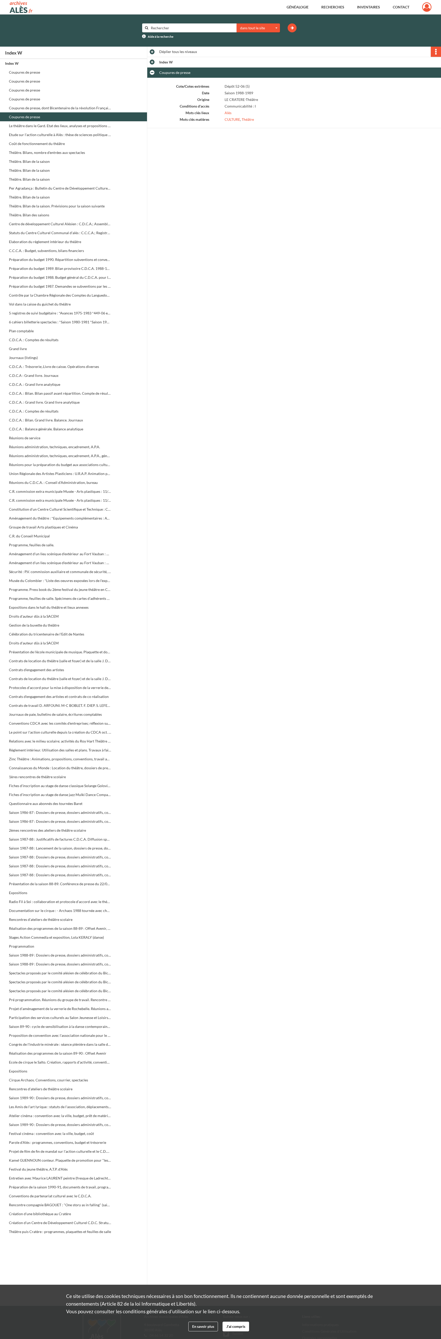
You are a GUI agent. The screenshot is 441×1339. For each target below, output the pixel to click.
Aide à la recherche (160, 36)
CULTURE (232, 119)
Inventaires (368, 7)
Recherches (332, 7)
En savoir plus (203, 1326)
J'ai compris (235, 1326)
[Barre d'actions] (436, 52)
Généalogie (298, 7)
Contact (401, 7)
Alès (228, 113)
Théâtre (248, 119)
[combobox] (258, 28)
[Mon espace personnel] (427, 7)
